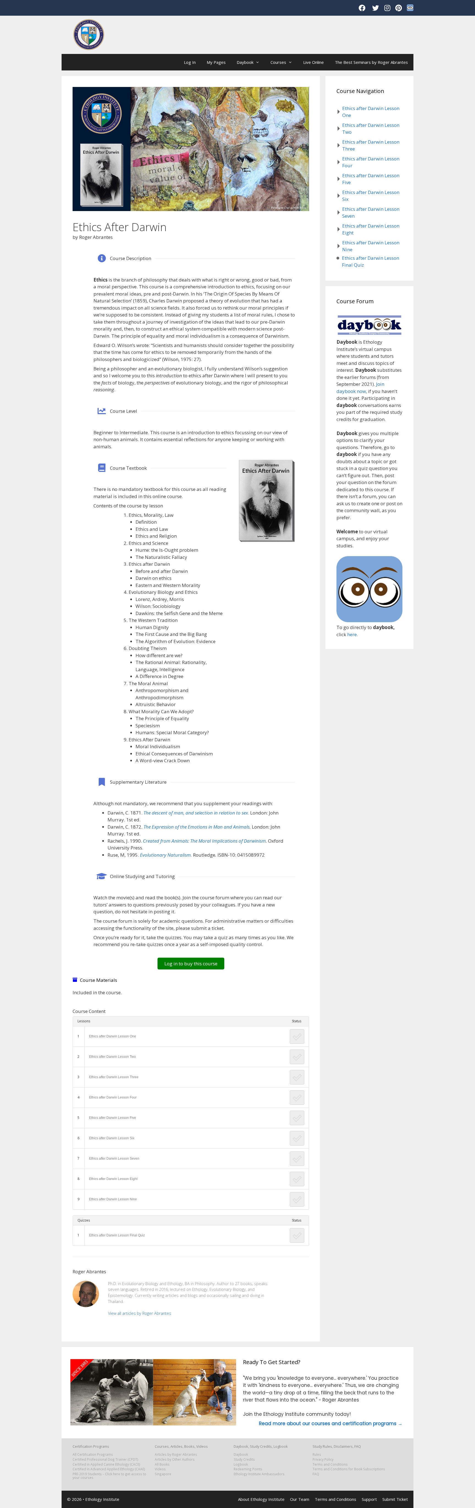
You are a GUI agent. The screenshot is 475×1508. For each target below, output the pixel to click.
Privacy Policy (323, 1459)
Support (369, 1499)
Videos (160, 1469)
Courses (278, 62)
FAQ (316, 1474)
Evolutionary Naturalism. (166, 855)
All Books (162, 1464)
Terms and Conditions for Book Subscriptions (349, 1469)
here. (352, 634)
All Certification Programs (93, 1454)
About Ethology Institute (261, 1499)
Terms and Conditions (330, 1464)
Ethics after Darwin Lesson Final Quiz (117, 1235)
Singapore (163, 1474)
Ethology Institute (102, 1499)
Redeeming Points (248, 1469)
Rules (317, 1454)
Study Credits (244, 1459)
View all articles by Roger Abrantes (139, 1313)
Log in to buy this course (190, 963)
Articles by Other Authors (175, 1459)
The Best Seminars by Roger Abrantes (371, 62)
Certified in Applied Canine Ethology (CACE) (106, 1464)
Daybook (245, 62)
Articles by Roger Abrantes (176, 1454)
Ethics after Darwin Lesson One (112, 1036)
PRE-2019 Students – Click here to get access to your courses (109, 1476)
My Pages (216, 62)
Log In (190, 62)
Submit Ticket (395, 1499)
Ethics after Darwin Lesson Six (111, 1138)
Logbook (241, 1464)
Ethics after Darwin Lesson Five (112, 1118)
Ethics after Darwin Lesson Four (113, 1097)
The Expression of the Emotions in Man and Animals (196, 827)
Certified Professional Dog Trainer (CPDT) (105, 1459)
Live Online (313, 62)
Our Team (299, 1499)
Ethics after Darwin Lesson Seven (114, 1158)
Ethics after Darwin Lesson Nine (113, 1199)
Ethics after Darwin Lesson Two (112, 1057)
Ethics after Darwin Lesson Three (114, 1077)
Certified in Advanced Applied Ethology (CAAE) (109, 1469)
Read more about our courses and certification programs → (330, 1423)
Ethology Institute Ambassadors (259, 1474)
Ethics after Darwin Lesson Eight (113, 1179)
